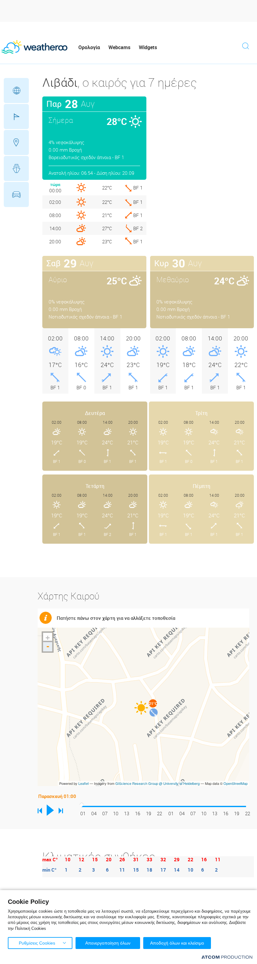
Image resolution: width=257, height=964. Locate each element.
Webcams (119, 47)
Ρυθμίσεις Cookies (37, 943)
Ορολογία (89, 47)
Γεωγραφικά (16, 90)
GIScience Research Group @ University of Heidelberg (157, 783)
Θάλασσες (16, 168)
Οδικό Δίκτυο (16, 194)
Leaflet (83, 783)
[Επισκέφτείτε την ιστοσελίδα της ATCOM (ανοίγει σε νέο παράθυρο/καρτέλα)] (227, 957)
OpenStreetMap (235, 783)
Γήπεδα (16, 116)
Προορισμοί (16, 142)
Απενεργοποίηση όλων (107, 943)
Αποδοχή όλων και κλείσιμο (177, 943)
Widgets (148, 47)
